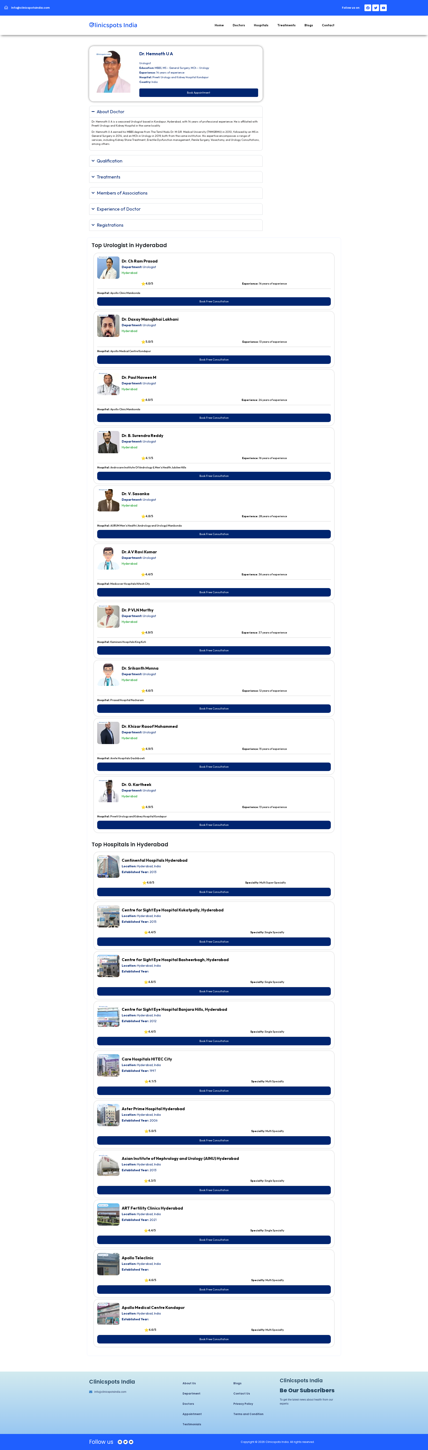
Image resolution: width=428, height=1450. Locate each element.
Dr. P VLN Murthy (138, 610)
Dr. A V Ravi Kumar (139, 551)
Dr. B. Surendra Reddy (142, 435)
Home (219, 25)
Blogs (309, 25)
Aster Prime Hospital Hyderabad (153, 1108)
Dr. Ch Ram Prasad (140, 261)
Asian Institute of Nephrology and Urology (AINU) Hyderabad (180, 1158)
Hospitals (261, 25)
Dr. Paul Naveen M (139, 377)
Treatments (286, 25)
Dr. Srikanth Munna (140, 668)
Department (191, 1393)
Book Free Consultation (214, 301)
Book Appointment (198, 92)
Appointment (192, 1414)
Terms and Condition (248, 1414)
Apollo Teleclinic (138, 1257)
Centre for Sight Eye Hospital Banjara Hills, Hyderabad (174, 1009)
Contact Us (241, 1393)
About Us (189, 1383)
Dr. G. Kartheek (136, 784)
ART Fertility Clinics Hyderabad (152, 1208)
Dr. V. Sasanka (135, 493)
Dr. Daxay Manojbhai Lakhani (150, 319)
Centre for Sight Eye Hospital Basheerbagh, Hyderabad (175, 959)
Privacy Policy (243, 1404)
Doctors (239, 25)
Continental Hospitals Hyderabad (154, 860)
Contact (328, 25)
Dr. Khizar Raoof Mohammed (150, 726)
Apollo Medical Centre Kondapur (153, 1307)
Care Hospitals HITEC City (147, 1059)
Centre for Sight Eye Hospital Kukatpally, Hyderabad (173, 910)
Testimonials (192, 1424)
